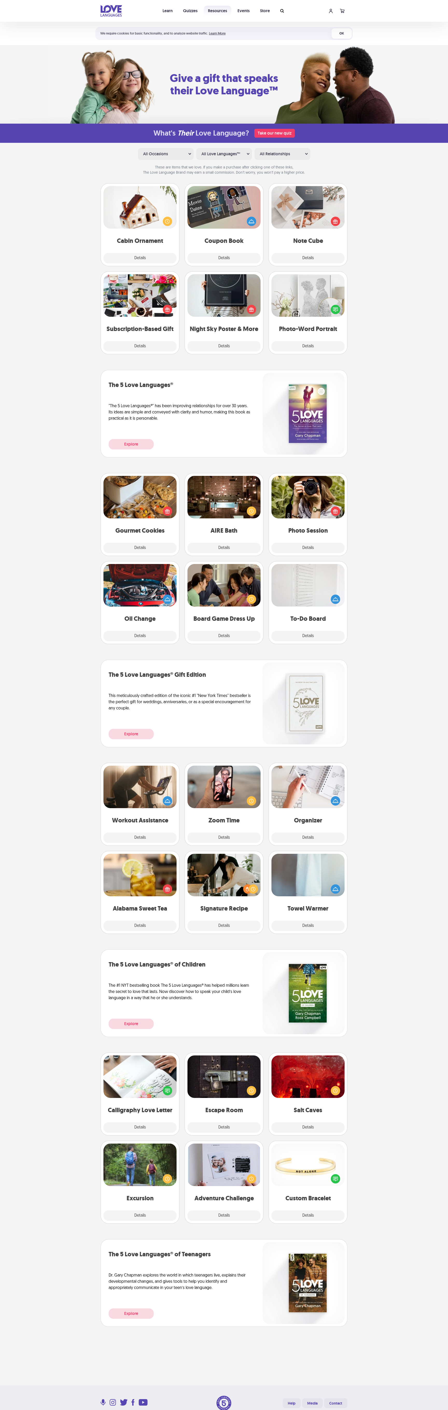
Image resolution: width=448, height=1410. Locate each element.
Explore (131, 444)
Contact (335, 1403)
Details (140, 258)
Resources (217, 10)
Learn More (217, 33)
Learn (168, 10)
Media (312, 1403)
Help (292, 1403)
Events (243, 10)
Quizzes (190, 10)
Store (265, 10)
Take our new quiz (274, 133)
